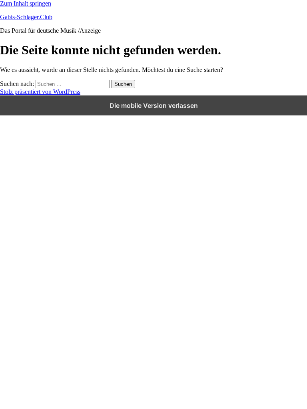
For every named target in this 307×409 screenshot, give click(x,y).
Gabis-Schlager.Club (26, 17)
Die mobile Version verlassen (154, 105)
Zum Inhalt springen (25, 3)
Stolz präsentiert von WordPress (40, 91)
